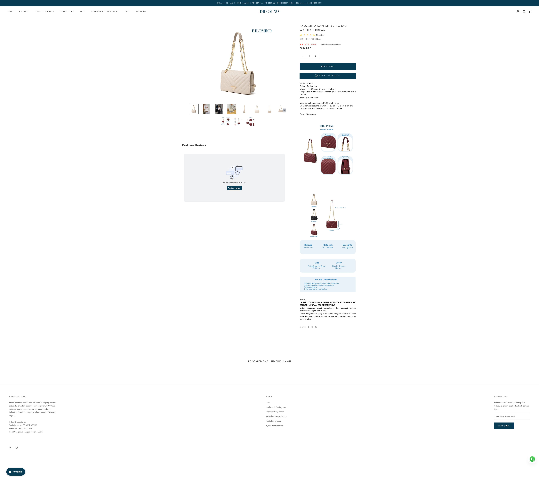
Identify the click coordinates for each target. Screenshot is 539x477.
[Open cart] (530, 11)
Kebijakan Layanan (273, 421)
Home (10, 11)
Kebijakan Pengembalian (276, 416)
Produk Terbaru (45, 11)
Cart (127, 11)
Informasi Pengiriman (275, 411)
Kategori (24, 11)
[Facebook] (308, 327)
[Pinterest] (316, 327)
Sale (82, 11)
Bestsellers (67, 11)
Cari (268, 402)
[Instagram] (17, 447)
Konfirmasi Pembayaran (105, 11)
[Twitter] (312, 327)
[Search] (524, 11)
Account (141, 11)
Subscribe (504, 426)
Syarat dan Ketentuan (274, 425)
